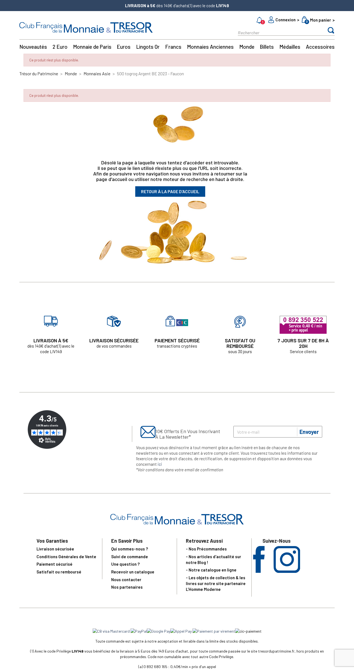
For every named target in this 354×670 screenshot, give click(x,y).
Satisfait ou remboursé (59, 571)
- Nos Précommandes (206, 548)
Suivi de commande (129, 556)
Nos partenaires (127, 586)
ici (160, 464)
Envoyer (309, 431)
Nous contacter (126, 579)
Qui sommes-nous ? (129, 548)
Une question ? (125, 564)
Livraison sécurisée (55, 548)
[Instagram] (287, 571)
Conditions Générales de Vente (66, 556)
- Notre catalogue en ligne (211, 569)
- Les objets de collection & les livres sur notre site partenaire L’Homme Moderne (216, 583)
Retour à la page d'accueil (170, 191)
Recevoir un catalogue (132, 571)
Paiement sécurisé (54, 564)
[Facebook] (259, 571)
